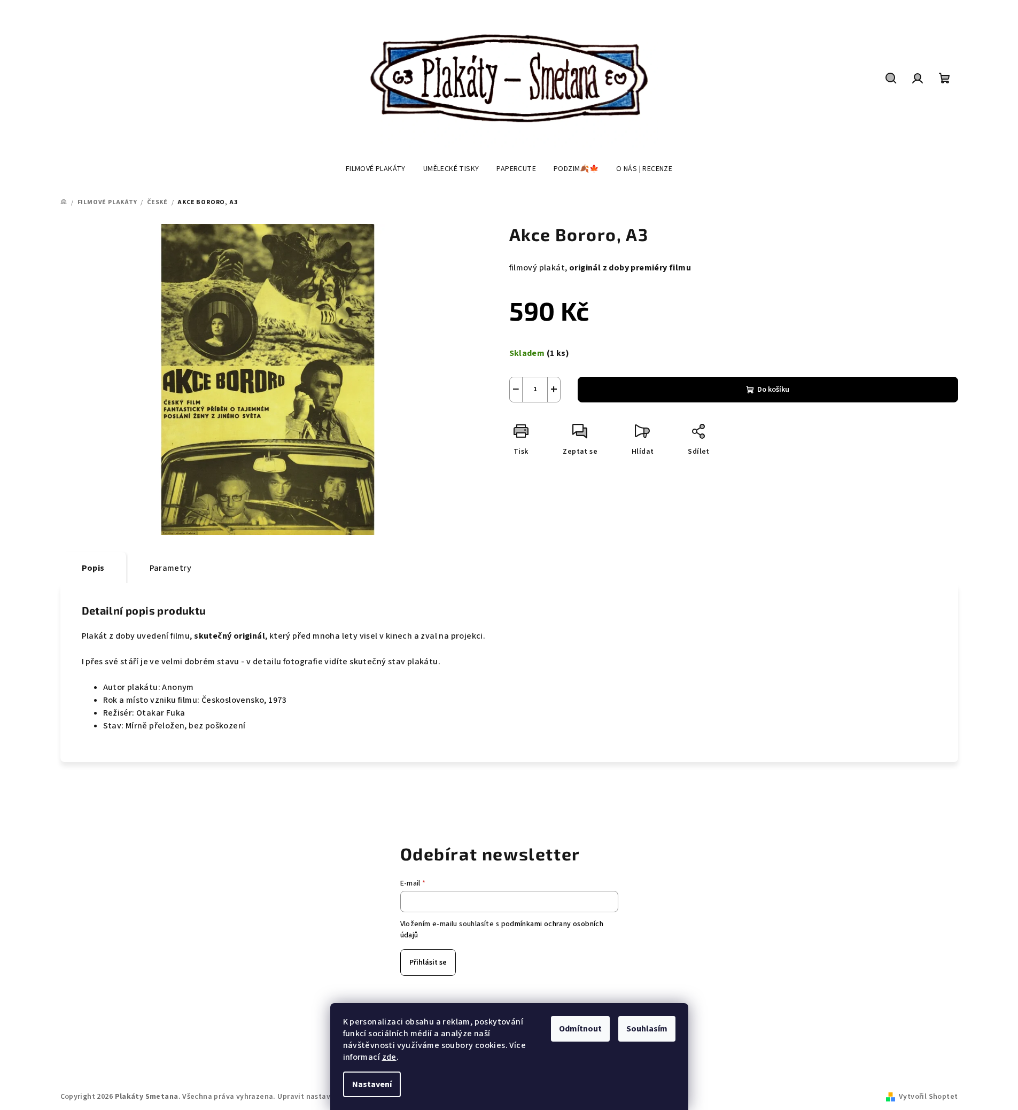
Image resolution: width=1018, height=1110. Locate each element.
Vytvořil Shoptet (928, 1096)
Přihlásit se (428, 962)
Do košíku (773, 389)
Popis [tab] (93, 568)
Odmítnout (580, 1029)
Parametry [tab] (171, 568)
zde (389, 1057)
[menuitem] (375, 169)
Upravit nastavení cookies (323, 1096)
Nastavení (372, 1084)
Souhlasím (646, 1029)
